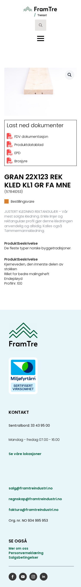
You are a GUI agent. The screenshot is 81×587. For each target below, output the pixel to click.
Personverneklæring (26, 553)
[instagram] (33, 577)
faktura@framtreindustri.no (34, 509)
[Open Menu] (40, 38)
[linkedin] (44, 577)
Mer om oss (18, 548)
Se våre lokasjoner (25, 454)
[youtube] (23, 577)
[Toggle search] (40, 25)
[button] (69, 74)
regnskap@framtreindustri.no (35, 499)
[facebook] (12, 577)
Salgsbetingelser (23, 557)
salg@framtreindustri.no (31, 488)
